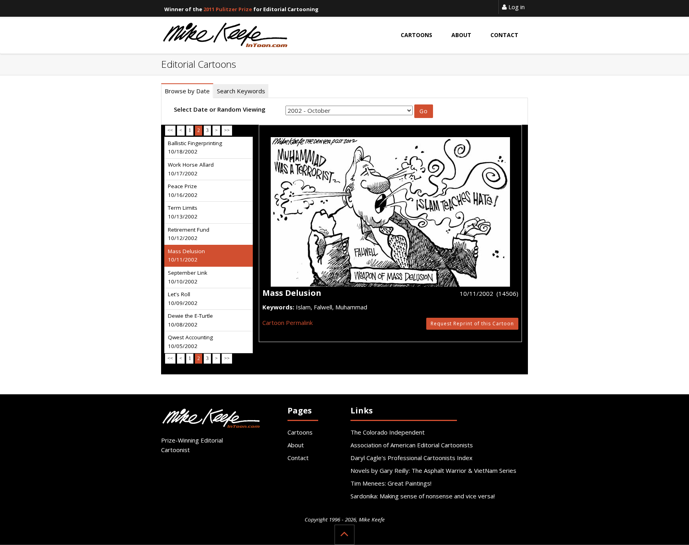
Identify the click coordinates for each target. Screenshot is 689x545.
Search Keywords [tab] (241, 91)
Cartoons (300, 432)
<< (170, 130)
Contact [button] (504, 35)
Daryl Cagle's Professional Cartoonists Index (411, 458)
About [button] (461, 35)
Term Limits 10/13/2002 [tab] (182, 212)
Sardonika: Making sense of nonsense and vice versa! (422, 496)
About (295, 445)
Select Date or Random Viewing (220, 109)
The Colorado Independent (387, 432)
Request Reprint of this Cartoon (472, 323)
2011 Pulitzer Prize (227, 9)
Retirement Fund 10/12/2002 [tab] (188, 234)
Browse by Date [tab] (187, 91)
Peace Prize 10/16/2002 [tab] (182, 191)
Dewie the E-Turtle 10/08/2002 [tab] (190, 320)
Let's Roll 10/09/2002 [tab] (182, 299)
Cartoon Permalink (287, 323)
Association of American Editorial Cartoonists (411, 445)
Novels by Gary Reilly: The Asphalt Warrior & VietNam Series (433, 470)
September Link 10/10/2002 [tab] (187, 277)
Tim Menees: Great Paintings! (390, 483)
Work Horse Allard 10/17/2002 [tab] (191, 169)
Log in (516, 7)
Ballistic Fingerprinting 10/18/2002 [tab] (195, 147)
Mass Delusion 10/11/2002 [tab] (186, 256)
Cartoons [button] (416, 35)
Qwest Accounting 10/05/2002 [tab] (190, 342)
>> (227, 130)
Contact (298, 458)
